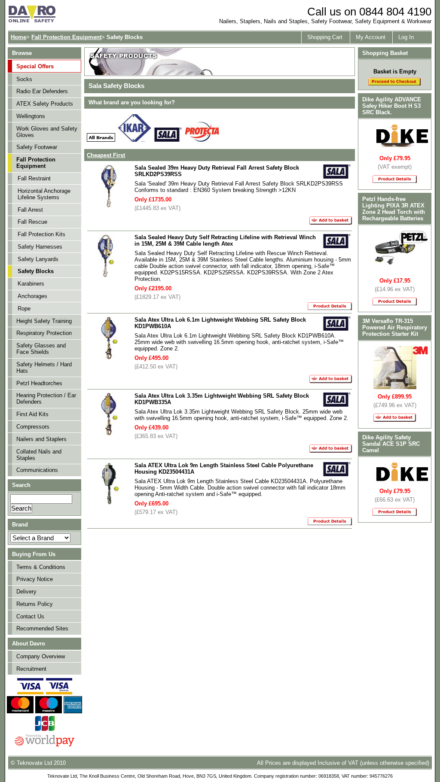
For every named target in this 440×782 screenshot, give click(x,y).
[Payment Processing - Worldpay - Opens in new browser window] (44, 745)
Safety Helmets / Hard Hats (44, 367)
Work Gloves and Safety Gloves (46, 131)
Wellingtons (30, 116)
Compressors (32, 426)
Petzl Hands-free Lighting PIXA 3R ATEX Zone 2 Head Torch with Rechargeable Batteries (393, 209)
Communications (37, 470)
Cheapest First (106, 155)
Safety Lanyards (38, 259)
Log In (406, 37)
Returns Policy (34, 604)
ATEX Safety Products (44, 103)
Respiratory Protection (44, 333)
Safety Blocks (36, 271)
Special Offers (35, 66)
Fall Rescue (32, 222)
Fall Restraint (34, 178)
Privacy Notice (34, 579)
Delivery (26, 591)
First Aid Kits (32, 414)
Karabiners (31, 283)
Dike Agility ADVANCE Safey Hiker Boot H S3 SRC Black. (391, 106)
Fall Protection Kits (41, 234)
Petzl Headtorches (39, 383)
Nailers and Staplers (41, 439)
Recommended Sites (42, 628)
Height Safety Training (44, 321)
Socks (24, 79)
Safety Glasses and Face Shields (41, 348)
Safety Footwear (36, 147)
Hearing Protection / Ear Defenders (46, 398)
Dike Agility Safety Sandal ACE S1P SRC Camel (391, 443)
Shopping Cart (324, 37)
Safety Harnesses (40, 246)
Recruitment (31, 669)
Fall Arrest (30, 210)
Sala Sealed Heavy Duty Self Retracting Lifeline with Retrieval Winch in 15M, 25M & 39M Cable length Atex (225, 240)
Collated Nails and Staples (38, 454)
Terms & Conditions (40, 567)
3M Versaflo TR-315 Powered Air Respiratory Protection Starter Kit (394, 327)
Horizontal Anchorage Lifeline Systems (44, 194)
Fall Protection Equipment (66, 37)
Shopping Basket (385, 53)
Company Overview (40, 656)
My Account (370, 37)
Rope (24, 308)
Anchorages (32, 296)
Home (18, 37)
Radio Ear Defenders (42, 91)
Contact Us (30, 616)
